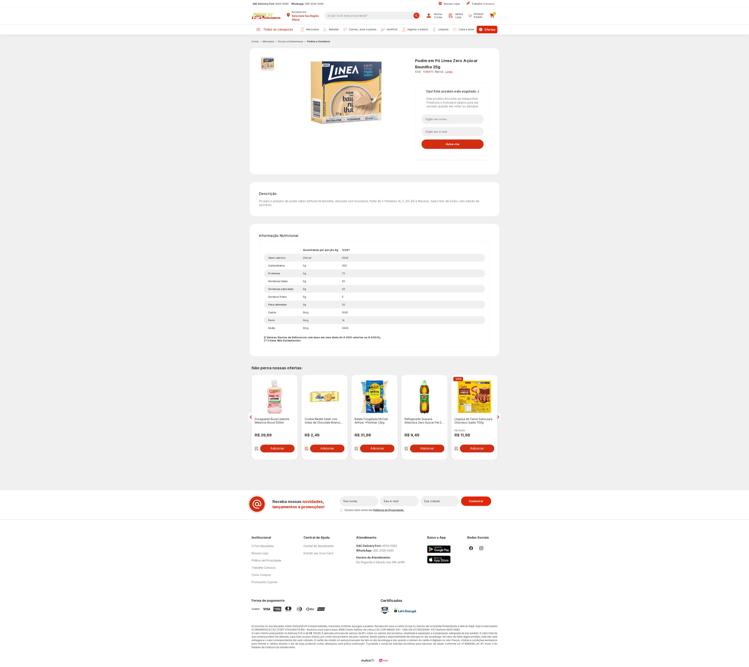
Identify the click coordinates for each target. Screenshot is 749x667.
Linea (448, 71)
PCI (385, 610)
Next (498, 417)
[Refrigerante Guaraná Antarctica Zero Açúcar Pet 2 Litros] (424, 396)
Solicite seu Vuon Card (318, 553)
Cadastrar (476, 501)
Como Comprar (261, 574)
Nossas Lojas (452, 3)
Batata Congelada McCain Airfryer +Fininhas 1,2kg (371, 420)
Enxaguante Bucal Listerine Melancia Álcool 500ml (272, 420)
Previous (251, 417)
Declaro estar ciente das (374, 510)
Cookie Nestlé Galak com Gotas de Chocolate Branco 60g (322, 420)
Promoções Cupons (264, 582)
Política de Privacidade (266, 560)
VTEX (383, 661)
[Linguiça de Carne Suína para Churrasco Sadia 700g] (474, 396)
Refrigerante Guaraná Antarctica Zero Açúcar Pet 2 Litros (423, 420)
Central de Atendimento (319, 546)
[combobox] (307, 16)
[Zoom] (267, 64)
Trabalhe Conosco (483, 3)
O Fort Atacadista (262, 546)
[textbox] (373, 16)
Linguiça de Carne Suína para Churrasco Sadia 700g (473, 420)
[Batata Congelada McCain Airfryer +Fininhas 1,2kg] (374, 396)
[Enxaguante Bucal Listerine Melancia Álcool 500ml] (274, 396)
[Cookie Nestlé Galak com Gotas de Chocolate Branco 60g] (324, 396)
